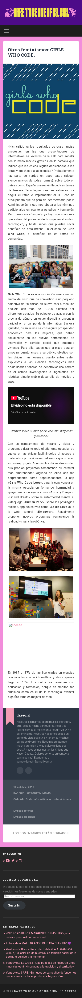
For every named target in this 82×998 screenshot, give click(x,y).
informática (41, 799)
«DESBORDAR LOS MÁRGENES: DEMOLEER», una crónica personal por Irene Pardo (38, 935)
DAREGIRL (19, 793)
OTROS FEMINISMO (39, 793)
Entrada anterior (23, 810)
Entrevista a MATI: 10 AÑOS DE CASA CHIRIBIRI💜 (38, 943)
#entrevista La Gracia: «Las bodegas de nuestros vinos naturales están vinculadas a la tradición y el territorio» (40, 964)
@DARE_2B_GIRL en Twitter (28, 770)
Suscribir (14, 905)
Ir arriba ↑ (69, 991)
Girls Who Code (22, 799)
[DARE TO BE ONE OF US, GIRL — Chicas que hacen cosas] (41, 13)
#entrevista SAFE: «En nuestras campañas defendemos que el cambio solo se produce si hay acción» (41, 974)
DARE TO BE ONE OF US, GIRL (35, 991)
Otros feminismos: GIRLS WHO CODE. (36, 52)
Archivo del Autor (20, 770)
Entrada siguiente (24, 816)
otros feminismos (60, 799)
